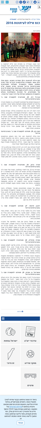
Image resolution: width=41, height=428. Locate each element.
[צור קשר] (7, 2)
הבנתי (20, 422)
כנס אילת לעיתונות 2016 (23, 23)
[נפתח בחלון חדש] (38, 2)
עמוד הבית (36, 19)
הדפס (19, 311)
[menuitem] (30, 333)
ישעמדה (13, 19)
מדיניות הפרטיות (15, 406)
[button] (2, 2)
